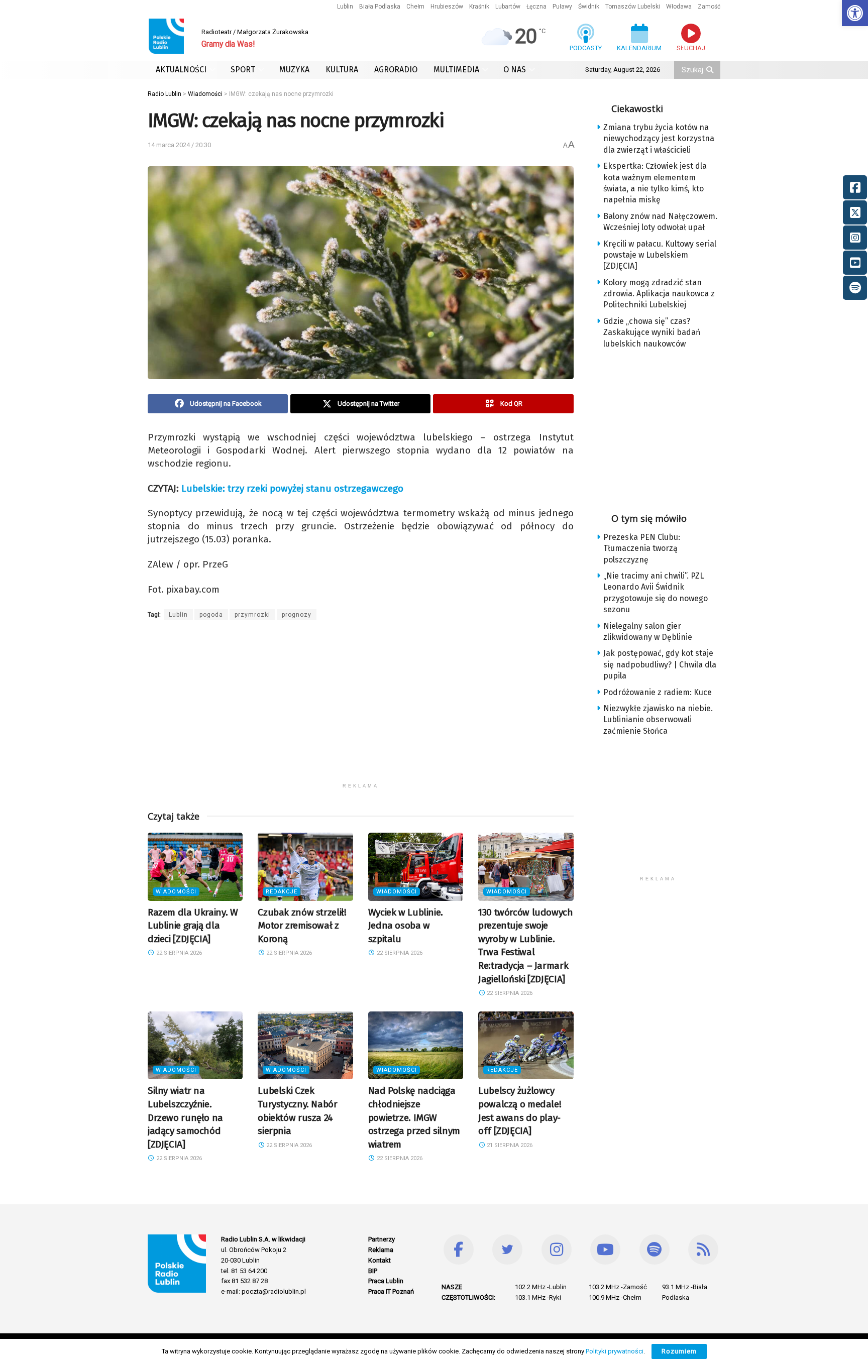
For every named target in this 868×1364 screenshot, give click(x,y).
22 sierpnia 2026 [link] (178, 953)
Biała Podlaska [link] (379, 6)
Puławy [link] (562, 6)
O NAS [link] (514, 69)
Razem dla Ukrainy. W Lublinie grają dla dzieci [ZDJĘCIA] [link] (193, 925)
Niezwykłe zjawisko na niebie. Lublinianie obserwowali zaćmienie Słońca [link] (658, 720)
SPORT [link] (243, 69)
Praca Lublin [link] (385, 1281)
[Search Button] (711, 70)
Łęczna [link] (536, 6)
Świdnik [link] (588, 6)
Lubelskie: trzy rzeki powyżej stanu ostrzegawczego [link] (292, 488)
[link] (855, 13)
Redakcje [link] (281, 891)
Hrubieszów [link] (446, 6)
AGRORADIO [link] (395, 69)
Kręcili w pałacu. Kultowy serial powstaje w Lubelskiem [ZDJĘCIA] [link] (659, 255)
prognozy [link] (296, 614)
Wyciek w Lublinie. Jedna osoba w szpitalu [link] (405, 925)
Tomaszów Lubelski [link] (632, 6)
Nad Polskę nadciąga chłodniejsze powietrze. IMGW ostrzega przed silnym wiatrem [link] (414, 1117)
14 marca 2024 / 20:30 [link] (179, 145)
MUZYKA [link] (294, 69)
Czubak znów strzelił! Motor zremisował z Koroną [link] (302, 925)
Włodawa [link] (679, 6)
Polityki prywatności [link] (614, 1351)
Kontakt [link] (379, 1260)
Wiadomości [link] (176, 891)
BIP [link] (372, 1271)
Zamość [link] (709, 6)
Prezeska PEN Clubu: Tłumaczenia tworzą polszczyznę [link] (641, 548)
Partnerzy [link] (381, 1239)
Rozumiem (679, 1351)
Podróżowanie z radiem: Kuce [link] (657, 692)
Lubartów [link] (507, 6)
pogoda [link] (211, 614)
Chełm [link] (415, 6)
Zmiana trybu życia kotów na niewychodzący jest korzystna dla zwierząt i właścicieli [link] (658, 139)
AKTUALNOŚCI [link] (181, 69)
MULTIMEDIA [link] (456, 69)
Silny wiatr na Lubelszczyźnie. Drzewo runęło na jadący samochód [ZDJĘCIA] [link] (185, 1117)
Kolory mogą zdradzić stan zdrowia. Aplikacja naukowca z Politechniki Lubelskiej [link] (659, 294)
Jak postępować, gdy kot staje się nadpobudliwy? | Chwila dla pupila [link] (659, 664)
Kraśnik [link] (479, 6)
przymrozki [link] (252, 614)
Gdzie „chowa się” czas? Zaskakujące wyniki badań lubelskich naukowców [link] (651, 332)
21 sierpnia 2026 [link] (508, 1145)
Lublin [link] (345, 6)
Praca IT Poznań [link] (391, 1291)
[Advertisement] (361, 707)
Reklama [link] (380, 1250)
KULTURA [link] (341, 69)
